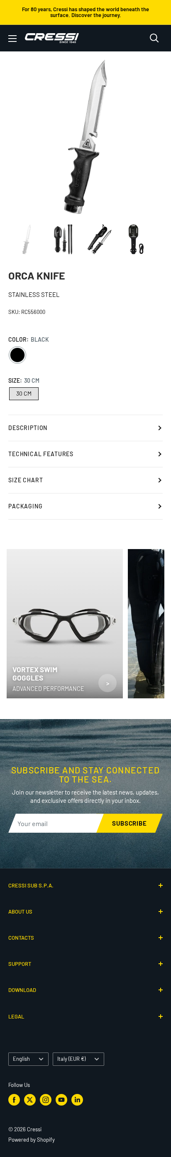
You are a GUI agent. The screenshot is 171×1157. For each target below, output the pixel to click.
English (21, 1058)
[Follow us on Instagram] (45, 1100)
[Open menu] (12, 38)
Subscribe (129, 823)
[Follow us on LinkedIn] (77, 1100)
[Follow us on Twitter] (30, 1100)
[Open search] (154, 38)
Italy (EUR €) (71, 1058)
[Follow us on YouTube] (61, 1100)
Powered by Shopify (31, 1139)
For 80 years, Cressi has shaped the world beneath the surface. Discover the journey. (85, 12)
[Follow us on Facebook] (14, 1100)
